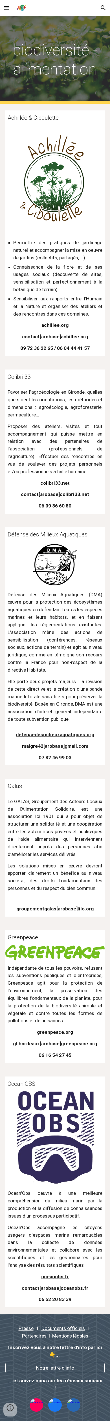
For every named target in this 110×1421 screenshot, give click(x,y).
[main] (55, 59)
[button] (7, 7)
